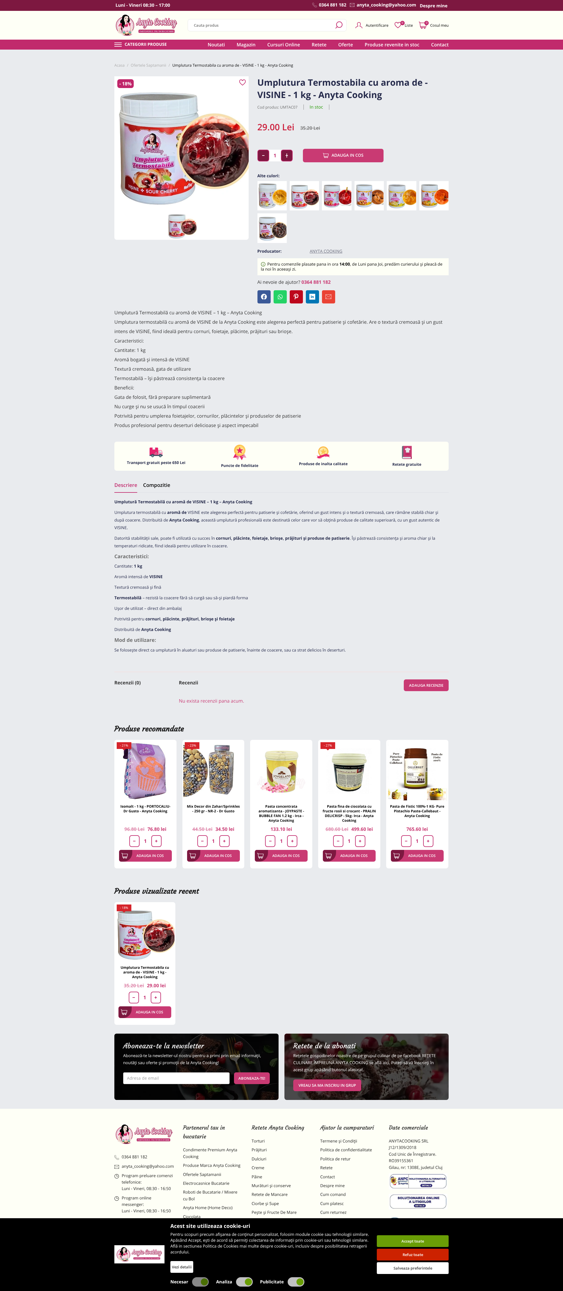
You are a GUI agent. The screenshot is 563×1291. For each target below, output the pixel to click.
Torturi (258, 1141)
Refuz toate (413, 1254)
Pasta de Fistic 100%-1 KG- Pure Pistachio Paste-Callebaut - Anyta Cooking (417, 811)
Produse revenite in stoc (392, 44)
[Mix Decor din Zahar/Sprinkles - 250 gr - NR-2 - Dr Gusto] (213, 771)
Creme (258, 1168)
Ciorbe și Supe (265, 1203)
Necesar (179, 1282)
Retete (319, 44)
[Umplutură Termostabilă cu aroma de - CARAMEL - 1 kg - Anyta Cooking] (369, 195)
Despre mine (332, 1186)
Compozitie (156, 485)
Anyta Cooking (326, 251)
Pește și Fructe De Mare (274, 1212)
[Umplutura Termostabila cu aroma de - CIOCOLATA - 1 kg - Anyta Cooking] (272, 228)
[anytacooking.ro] (144, 1134)
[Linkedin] (312, 296)
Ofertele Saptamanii (202, 1174)
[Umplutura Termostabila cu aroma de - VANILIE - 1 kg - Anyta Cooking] (272, 195)
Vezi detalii (182, 1267)
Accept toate (412, 1241)
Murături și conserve (271, 1186)
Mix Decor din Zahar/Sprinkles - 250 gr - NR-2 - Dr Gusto (213, 809)
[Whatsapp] (280, 296)
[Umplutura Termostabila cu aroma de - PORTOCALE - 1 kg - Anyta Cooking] (434, 195)
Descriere (125, 485)
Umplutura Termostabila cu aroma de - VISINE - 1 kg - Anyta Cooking (145, 972)
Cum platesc (332, 1203)
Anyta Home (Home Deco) (208, 1208)
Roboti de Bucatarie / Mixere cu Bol (210, 1195)
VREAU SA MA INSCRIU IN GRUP (327, 1085)
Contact (440, 44)
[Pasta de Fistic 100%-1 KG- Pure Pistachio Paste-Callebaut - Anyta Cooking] (417, 771)
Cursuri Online (283, 44)
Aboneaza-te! (251, 1078)
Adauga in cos (348, 155)
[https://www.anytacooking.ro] (146, 25)
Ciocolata (192, 1217)
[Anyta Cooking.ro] (139, 1254)
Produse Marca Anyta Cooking (211, 1165)
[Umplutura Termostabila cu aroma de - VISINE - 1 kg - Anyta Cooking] (304, 195)
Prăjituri (259, 1150)
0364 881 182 (316, 282)
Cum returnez (333, 1212)
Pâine (257, 1177)
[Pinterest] (296, 296)
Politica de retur (335, 1159)
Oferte (345, 44)
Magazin (246, 44)
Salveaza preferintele (413, 1268)
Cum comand (333, 1194)
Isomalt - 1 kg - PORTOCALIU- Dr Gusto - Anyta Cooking (145, 809)
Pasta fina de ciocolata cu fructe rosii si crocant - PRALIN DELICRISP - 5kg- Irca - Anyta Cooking (349, 813)
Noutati (216, 44)
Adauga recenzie (426, 685)
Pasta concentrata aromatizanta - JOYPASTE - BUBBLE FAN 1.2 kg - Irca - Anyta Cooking (281, 813)
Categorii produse (146, 45)
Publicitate (272, 1282)
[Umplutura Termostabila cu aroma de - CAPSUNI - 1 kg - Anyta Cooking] (336, 195)
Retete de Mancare (270, 1194)
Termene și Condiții (338, 1141)
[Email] (328, 296)
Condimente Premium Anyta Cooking (210, 1153)
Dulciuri (259, 1159)
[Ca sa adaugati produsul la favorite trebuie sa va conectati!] (242, 82)
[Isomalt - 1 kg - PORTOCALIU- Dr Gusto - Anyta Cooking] (145, 771)
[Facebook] (264, 296)
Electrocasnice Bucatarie (206, 1183)
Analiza (224, 1282)
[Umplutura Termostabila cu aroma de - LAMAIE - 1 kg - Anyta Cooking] (401, 195)
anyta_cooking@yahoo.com (148, 1166)
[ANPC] (419, 1182)
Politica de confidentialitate (346, 1150)
